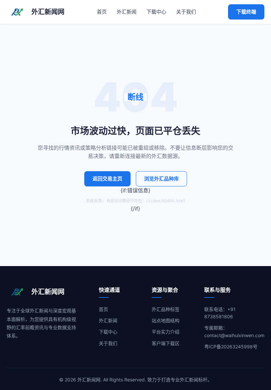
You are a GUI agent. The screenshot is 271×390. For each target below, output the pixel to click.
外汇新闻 (126, 12)
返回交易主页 (107, 179)
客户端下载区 (165, 343)
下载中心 (156, 12)
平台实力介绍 (165, 331)
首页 (102, 12)
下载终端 (246, 12)
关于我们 (186, 12)
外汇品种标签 (165, 309)
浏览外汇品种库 (161, 179)
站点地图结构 (165, 320)
